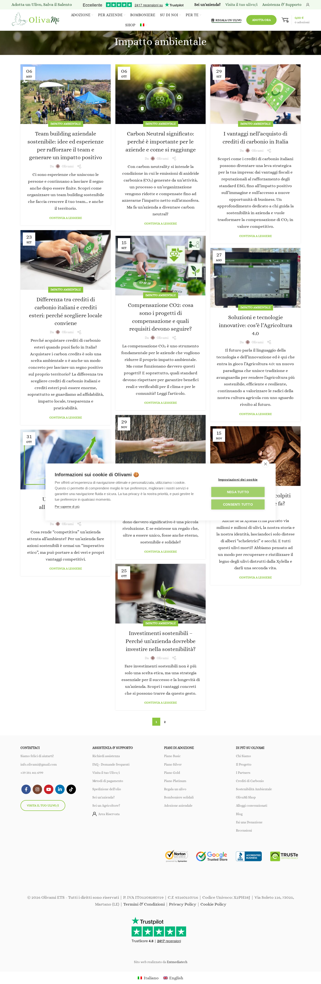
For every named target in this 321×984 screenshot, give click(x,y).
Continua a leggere (65, 217)
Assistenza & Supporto (281, 4)
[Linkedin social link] (60, 789)
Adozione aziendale (178, 805)
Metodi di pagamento (107, 781)
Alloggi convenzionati (251, 805)
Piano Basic (172, 756)
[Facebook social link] (26, 789)
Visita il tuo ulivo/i (43, 805)
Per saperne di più (67, 506)
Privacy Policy (182, 904)
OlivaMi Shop (246, 797)
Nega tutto (238, 492)
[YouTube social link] (48, 789)
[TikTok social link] (71, 789)
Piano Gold (172, 773)
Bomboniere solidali (179, 797)
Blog (239, 814)
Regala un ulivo (175, 789)
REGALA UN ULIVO (228, 20)
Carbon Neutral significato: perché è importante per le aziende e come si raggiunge (160, 141)
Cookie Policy (213, 904)
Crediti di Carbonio (250, 781)
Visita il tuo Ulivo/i (106, 773)
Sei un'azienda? (103, 797)
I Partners (243, 773)
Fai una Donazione (249, 822)
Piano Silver (173, 764)
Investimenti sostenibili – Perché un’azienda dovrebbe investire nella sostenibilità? (160, 641)
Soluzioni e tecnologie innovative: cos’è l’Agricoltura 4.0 (255, 325)
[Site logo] (36, 19)
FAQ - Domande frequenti (110, 764)
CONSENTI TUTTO (238, 504)
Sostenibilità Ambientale (254, 789)
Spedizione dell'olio (106, 789)
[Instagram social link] (37, 789)
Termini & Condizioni (144, 904)
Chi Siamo (243, 756)
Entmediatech (177, 962)
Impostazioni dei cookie (238, 479)
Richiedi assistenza (106, 756)
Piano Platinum (175, 781)
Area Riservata (109, 814)
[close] (265, 464)
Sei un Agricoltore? (106, 805)
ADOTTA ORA (261, 20)
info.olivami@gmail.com (38, 764)
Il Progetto (243, 764)
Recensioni (244, 830)
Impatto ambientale (66, 123)
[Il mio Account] (308, 4)
